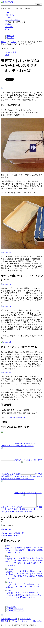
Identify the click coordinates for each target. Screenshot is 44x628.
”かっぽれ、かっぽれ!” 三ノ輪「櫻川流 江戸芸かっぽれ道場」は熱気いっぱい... (28, 550)
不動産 (8, 24)
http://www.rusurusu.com (16, 417)
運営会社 (4, 621)
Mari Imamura (6, 529)
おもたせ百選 (10, 52)
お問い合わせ (37, 621)
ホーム (8, 13)
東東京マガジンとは (9, 619)
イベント (9, 27)
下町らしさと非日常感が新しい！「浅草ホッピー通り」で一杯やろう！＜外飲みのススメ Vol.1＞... (27, 595)
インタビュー (10, 15)
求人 (7, 29)
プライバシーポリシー (20, 621)
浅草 (7, 55)
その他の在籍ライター (10, 535)
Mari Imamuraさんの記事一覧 (12, 533)
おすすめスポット (12, 20)
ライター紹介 (25, 619)
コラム (8, 17)
